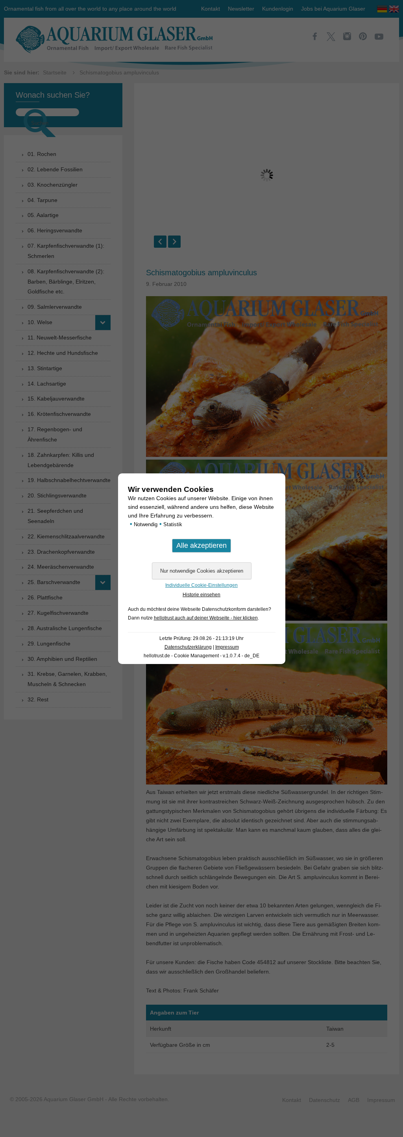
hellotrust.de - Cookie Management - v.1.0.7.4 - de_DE (201, 655)
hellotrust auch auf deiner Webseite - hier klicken (206, 618)
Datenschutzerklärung (188, 647)
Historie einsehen (201, 594)
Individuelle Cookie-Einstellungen (201, 585)
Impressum (227, 647)
